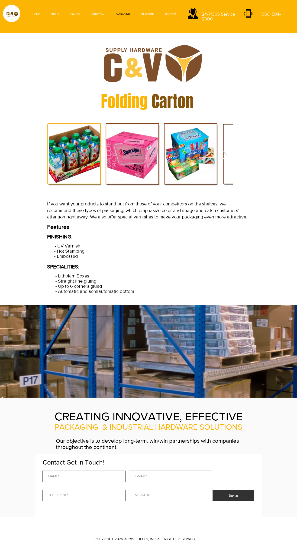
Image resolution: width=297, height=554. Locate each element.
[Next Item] (225, 155)
